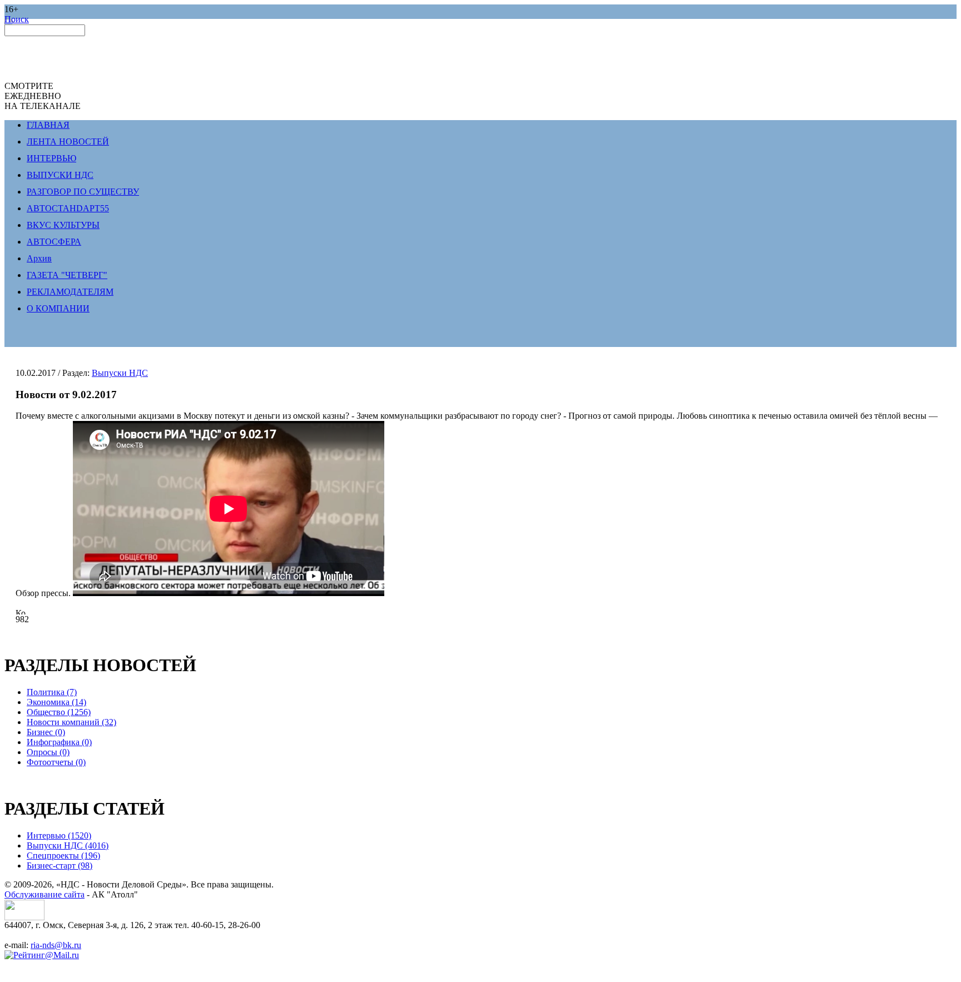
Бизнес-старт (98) (59, 865)
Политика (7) (52, 692)
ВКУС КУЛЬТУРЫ (63, 225)
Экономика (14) (56, 702)
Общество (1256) (59, 712)
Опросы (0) (48, 752)
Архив (39, 258)
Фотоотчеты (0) (56, 762)
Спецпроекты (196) (63, 855)
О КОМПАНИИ (58, 308)
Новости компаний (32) (71, 722)
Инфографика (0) (59, 742)
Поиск (16, 19)
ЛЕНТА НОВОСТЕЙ (68, 141)
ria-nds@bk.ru (56, 945)
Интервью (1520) (59, 835)
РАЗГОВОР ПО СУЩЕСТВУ (83, 191)
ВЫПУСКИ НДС (60, 175)
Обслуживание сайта (44, 894)
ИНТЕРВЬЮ (51, 158)
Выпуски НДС (120, 373)
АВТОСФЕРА (54, 241)
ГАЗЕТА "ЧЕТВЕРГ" (67, 275)
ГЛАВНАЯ (48, 125)
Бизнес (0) (46, 732)
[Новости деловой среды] (24, 917)
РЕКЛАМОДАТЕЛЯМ (70, 291)
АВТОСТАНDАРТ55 (68, 208)
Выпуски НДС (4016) (67, 845)
